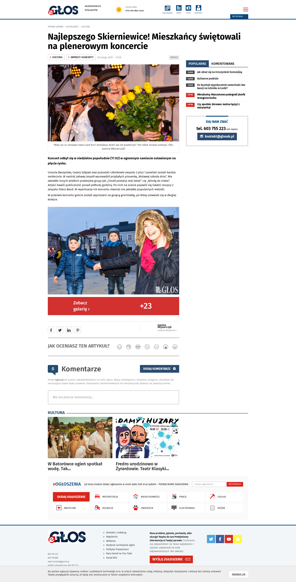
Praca (182, 496)
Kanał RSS (111, 557)
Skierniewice (93, 6)
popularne (197, 64)
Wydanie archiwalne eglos (120, 545)
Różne (221, 508)
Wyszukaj (237, 16)
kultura (86, 27)
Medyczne (70, 508)
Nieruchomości (150, 496)
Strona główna (55, 27)
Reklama (111, 541)
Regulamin (112, 536)
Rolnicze (107, 508)
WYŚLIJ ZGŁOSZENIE (167, 559)
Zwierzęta (147, 508)
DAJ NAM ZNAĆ (217, 121)
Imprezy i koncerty (81, 57)
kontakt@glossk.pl (219, 136)
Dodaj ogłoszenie (71, 497)
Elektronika (187, 508)
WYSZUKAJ (235, 484)
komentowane (223, 64)
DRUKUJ (174, 58)
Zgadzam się (240, 574)
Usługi (222, 496)
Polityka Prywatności (117, 549)
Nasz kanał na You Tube (119, 553)
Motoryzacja (110, 496)
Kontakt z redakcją (116, 532)
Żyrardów (91, 10)
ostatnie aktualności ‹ (167, 330)
